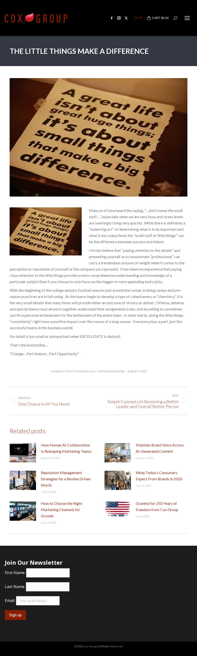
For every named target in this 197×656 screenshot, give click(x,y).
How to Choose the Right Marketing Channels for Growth (61, 509)
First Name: (15, 572)
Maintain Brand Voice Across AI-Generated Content (160, 448)
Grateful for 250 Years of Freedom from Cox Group (157, 506)
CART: (160, 18)
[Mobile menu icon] (187, 18)
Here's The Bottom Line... (81, 371)
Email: (10, 600)
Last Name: (15, 586)
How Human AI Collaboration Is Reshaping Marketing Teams (66, 448)
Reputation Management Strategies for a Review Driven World (66, 478)
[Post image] (23, 452)
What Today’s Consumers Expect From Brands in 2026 (159, 475)
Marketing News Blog (111, 371)
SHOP (138, 18)
